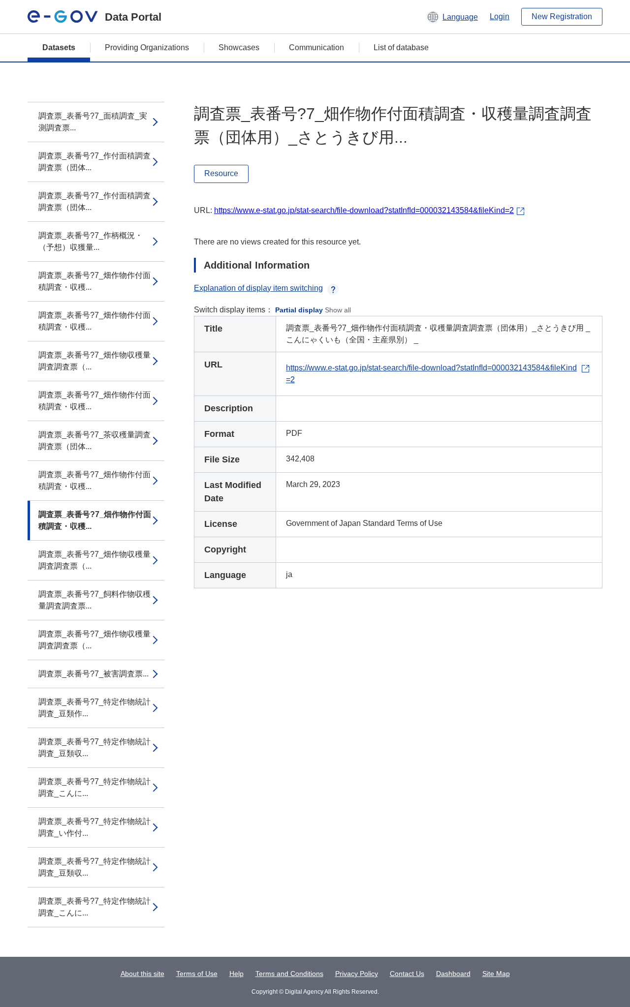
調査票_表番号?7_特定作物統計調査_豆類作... (94, 708)
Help (236, 973)
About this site (142, 973)
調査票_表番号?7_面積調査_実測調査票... (92, 122)
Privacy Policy (356, 973)
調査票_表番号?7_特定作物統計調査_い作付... (94, 827)
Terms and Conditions (289, 973)
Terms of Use (197, 973)
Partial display (299, 310)
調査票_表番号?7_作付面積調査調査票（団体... (94, 162)
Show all (338, 310)
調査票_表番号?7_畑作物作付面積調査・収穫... (94, 281)
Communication (316, 47)
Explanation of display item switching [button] (258, 288)
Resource (221, 173)
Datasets (58, 47)
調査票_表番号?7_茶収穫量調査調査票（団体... (94, 440)
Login (499, 16)
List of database (401, 47)
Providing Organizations (147, 47)
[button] (452, 16)
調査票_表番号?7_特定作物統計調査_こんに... (94, 787)
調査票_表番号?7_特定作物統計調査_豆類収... (94, 747)
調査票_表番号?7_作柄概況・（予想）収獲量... (90, 241)
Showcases (239, 47)
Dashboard (453, 973)
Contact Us (407, 973)
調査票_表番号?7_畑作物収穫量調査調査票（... (94, 361)
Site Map (496, 973)
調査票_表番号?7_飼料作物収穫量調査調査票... (94, 600)
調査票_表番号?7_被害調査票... (93, 674)
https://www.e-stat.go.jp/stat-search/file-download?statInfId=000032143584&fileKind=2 (364, 210)
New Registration (562, 16)
